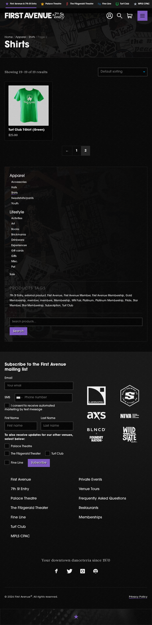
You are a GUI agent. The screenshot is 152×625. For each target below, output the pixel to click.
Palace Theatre (21, 446)
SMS (7, 397)
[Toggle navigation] (143, 16)
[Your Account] (109, 15)
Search (18, 331)
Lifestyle (17, 212)
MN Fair (76, 300)
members (46, 300)
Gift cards (17, 250)
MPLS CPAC (20, 536)
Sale (12, 274)
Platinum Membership (109, 300)
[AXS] (96, 416)
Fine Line (16, 463)
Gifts (13, 256)
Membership (62, 300)
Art (13, 223)
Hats (14, 187)
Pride (128, 300)
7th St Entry (16, 295)
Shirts (32, 37)
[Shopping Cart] (130, 16)
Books (15, 229)
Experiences (19, 245)
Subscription (53, 305)
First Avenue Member (77, 295)
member (32, 300)
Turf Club (67, 305)
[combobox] (19, 398)
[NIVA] (130, 416)
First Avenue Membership (108, 295)
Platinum (88, 300)
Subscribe (38, 462)
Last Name (48, 418)
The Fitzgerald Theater (25, 454)
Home (9, 37)
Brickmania (18, 234)
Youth (15, 203)
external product (35, 295)
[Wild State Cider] (130, 434)
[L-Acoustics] (96, 395)
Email (8, 378)
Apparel (20, 37)
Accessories (19, 182)
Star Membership (33, 305)
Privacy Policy (138, 597)
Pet (13, 267)
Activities (16, 218)
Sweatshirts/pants (22, 198)
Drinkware (17, 240)
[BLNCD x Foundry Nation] (96, 435)
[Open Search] (120, 16)
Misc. (14, 261)
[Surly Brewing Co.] (130, 395)
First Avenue (54, 295)
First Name (12, 418)
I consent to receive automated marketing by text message (30, 408)
